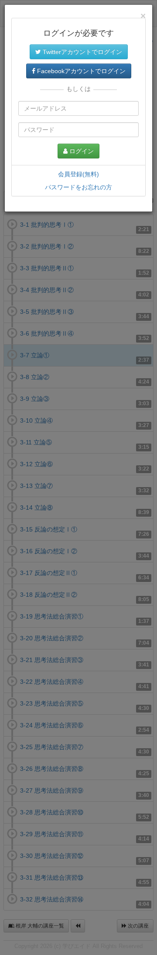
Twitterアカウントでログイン (81, 51)
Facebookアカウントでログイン (80, 70)
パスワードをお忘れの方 (78, 187)
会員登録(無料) (78, 174)
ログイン (81, 151)
